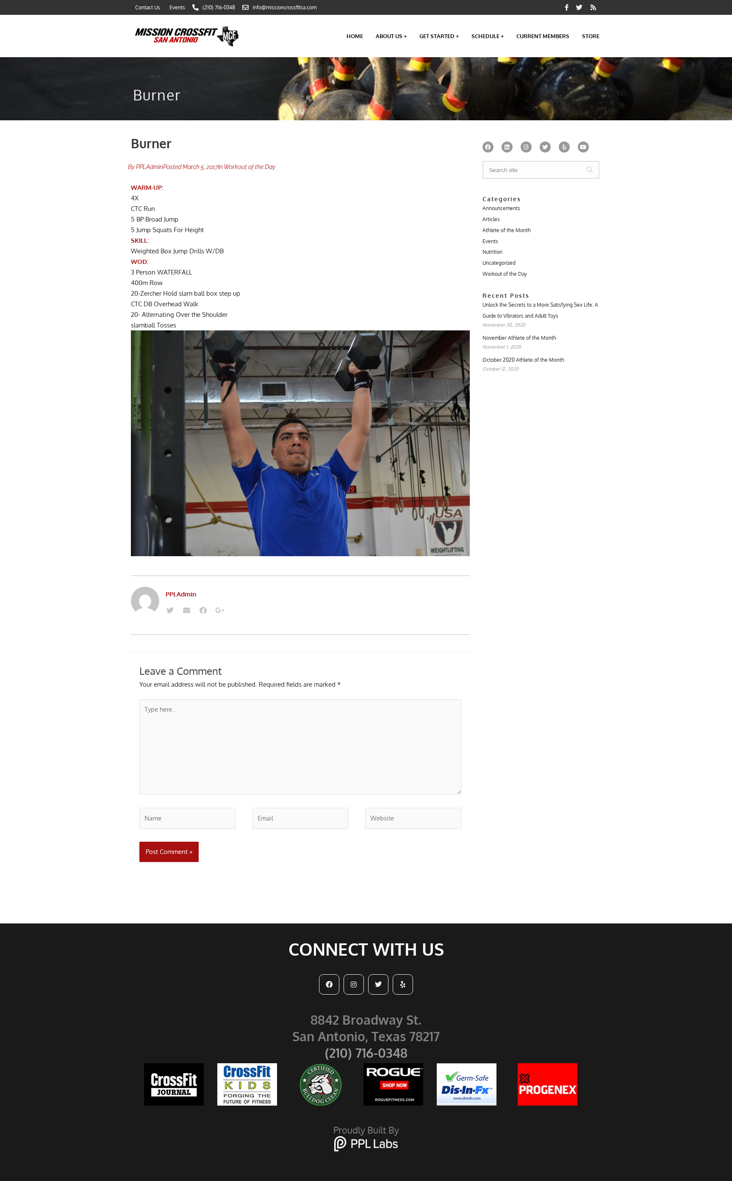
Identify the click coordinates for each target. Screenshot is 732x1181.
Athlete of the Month (506, 230)
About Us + (391, 36)
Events (490, 241)
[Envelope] (186, 610)
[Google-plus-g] (219, 610)
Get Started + (439, 36)
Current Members (542, 36)
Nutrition (492, 252)
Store (590, 36)
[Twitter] (170, 610)
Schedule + (487, 36)
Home (355, 36)
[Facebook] (203, 610)
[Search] (590, 170)
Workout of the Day (249, 167)
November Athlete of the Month (519, 338)
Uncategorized (499, 263)
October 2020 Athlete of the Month (523, 360)
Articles (491, 219)
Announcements (501, 208)
